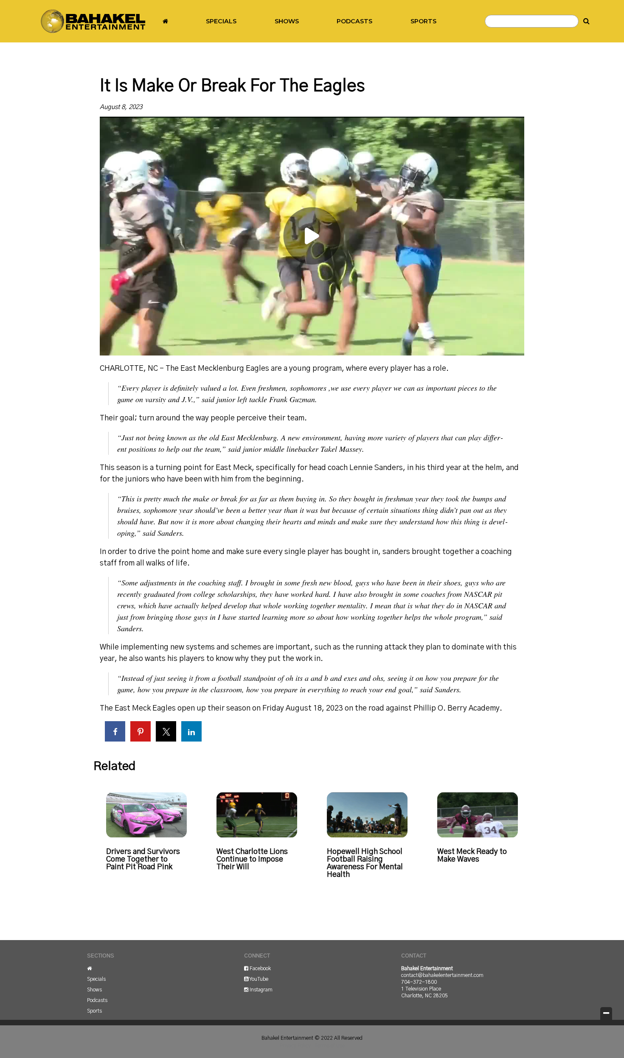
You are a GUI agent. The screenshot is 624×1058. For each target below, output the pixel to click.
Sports (423, 21)
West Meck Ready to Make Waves (472, 855)
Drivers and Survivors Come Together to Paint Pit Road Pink (143, 859)
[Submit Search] (586, 21)
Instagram (260, 989)
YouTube (258, 979)
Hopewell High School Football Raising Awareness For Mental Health (365, 863)
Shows (287, 21)
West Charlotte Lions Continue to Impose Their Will (252, 859)
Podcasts (354, 21)
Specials (221, 21)
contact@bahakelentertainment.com (442, 975)
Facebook (259, 968)
